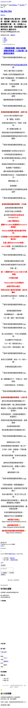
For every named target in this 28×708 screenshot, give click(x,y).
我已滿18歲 (3, 705)
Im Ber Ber (6, 11)
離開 (9, 705)
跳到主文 (3, 15)
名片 (5, 41)
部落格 (5, 40)
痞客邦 (10, 553)
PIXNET (7, 685)
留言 (13, 553)
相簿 (5, 38)
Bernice (2, 545)
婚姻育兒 (12, 35)
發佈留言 (3, 574)
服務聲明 (16, 687)
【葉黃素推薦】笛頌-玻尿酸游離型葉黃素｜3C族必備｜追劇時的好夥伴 (15, 50)
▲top (2, 562)
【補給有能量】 (14, 560)
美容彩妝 (12, 558)
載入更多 (3, 565)
